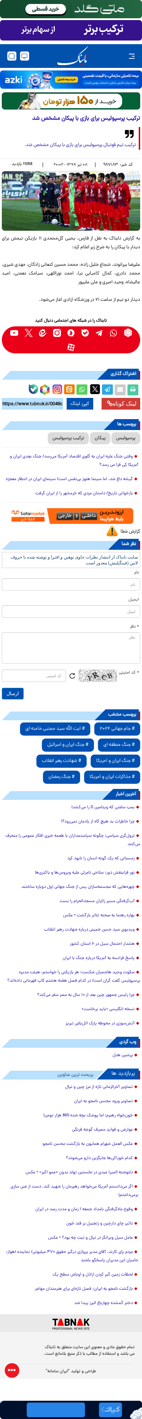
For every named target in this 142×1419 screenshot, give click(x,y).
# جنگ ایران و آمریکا (115, 761)
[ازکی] (71, 79)
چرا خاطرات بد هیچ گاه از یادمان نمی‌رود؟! (98, 821)
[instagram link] (57, 332)
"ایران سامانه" (58, 1371)
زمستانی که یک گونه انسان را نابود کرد (101, 858)
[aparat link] (71, 347)
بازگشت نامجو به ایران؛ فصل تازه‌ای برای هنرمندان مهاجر (84, 1289)
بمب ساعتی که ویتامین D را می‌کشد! (103, 807)
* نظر (134, 627)
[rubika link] (128, 332)
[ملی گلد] (71, 9)
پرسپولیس (125, 438)
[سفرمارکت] (71, 516)
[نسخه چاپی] (132, 389)
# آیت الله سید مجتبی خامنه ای (55, 728)
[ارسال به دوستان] (120, 389)
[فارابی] (71, 101)
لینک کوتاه (125, 403)
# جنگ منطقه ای (119, 744)
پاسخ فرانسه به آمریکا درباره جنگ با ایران (99, 958)
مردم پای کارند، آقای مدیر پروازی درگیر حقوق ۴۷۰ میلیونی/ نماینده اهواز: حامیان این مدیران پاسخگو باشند (72, 1256)
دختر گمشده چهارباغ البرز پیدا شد (103, 1303)
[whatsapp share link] (81, 389)
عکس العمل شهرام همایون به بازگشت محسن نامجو (88, 1144)
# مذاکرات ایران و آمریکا (112, 777)
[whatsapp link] (113, 332)
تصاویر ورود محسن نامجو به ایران (103, 1101)
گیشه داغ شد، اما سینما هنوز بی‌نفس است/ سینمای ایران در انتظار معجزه (69, 479)
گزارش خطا (130, 531)
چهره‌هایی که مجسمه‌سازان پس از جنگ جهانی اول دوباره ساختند (78, 887)
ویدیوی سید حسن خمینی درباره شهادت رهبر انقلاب (89, 930)
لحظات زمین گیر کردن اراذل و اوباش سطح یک (92, 1275)
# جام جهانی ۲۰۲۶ (117, 728)
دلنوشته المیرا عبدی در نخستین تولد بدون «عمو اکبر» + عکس (79, 1172)
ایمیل (134, 600)
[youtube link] (14, 332)
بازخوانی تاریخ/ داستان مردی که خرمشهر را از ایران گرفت (84, 493)
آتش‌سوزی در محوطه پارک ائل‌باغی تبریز (100, 1023)
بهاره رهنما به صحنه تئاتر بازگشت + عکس (99, 915)
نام (136, 572)
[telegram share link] (107, 389)
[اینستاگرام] (56, 388)
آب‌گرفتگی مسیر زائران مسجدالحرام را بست (97, 901)
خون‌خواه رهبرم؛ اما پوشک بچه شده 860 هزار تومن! (88, 1115)
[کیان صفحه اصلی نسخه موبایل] (71, 1410)
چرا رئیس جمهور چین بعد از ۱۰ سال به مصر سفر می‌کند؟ (86, 995)
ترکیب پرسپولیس (68, 438)
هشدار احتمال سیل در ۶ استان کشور (102, 944)
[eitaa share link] (69, 389)
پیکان (100, 438)
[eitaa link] (42, 332)
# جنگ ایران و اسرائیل (67, 744)
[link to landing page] (72, 56)
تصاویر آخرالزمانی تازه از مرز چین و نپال (99, 1087)
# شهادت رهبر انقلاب (61, 761)
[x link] (28, 332)
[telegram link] (99, 332)
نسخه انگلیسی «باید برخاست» (108, 1009)
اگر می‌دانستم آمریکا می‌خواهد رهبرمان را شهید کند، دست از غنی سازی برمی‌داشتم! (74, 1191)
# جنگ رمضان (61, 777)
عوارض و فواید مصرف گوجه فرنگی (102, 1130)
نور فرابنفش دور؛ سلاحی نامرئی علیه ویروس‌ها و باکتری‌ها (85, 873)
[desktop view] (24, 56)
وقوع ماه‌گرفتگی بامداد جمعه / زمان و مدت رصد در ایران (84, 1209)
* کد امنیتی (129, 673)
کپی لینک (80, 404)
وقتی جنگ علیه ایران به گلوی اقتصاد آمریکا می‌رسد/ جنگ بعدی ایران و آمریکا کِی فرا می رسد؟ (74, 460)
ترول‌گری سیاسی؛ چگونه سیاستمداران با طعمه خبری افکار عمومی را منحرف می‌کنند (72, 840)
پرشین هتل (123, 1055)
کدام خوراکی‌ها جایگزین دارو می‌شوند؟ (99, 1158)
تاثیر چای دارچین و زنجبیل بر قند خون (99, 1223)
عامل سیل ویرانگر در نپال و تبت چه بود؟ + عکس (90, 1238)
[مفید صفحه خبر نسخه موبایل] (71, 30)
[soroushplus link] (71, 332)
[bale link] (85, 332)
